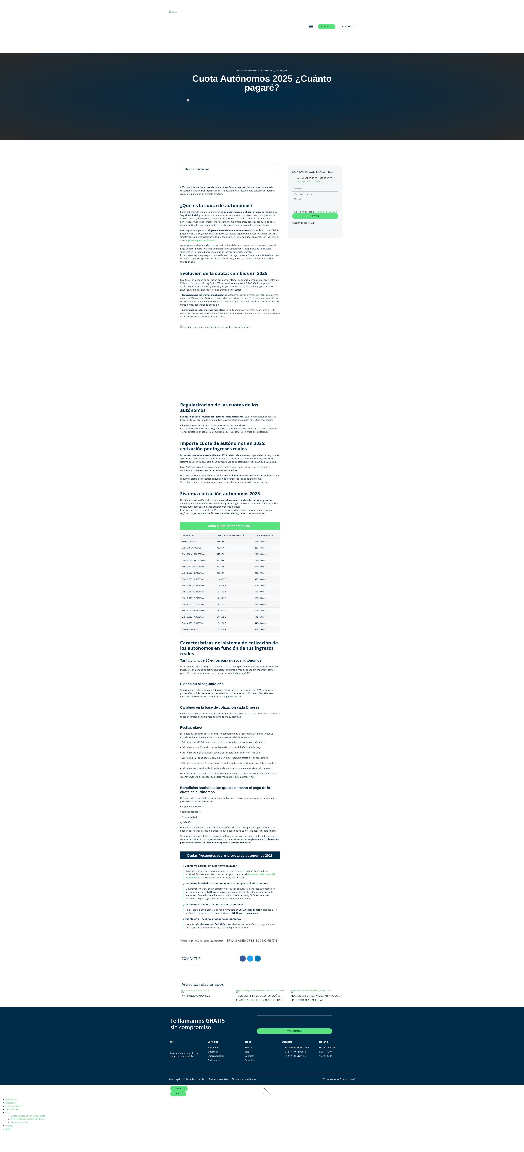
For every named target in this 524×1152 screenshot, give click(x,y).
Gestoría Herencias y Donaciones (28, 1115)
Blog (7, 1128)
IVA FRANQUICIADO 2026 (195, 995)
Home (239, 70)
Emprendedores (13, 1106)
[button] (276, 169)
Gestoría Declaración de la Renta (28, 1119)
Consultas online (19, 1122)
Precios (9, 1125)
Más (7, 1112)
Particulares (11, 1109)
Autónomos (248, 70)
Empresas (10, 1102)
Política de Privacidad (326, 211)
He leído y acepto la (315, 211)
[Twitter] (302, 230)
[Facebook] (295, 230)
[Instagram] (310, 230)
